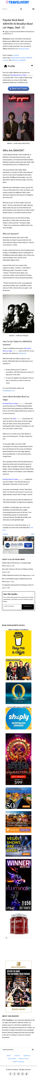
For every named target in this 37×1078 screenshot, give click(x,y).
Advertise (26, 1055)
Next (32, 534)
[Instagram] (18, 1073)
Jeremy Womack (18, 1061)
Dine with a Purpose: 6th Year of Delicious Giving (17, 569)
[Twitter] (14, 1073)
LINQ (14, 419)
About (9, 1055)
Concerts (16, 55)
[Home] (3, 31)
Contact (17, 1055)
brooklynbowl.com (9, 391)
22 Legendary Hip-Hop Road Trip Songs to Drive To (18, 585)
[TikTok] (26, 1073)
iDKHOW (29, 58)
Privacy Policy (24, 1058)
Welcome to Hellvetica (19, 60)
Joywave (5, 60)
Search (33, 1050)
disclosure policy (24, 49)
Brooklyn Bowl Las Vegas (18, 58)
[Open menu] (33, 9)
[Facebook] (10, 1073)
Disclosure (12, 1058)
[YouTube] (22, 1073)
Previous (5, 534)
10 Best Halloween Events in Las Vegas (14, 575)
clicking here (22, 353)
